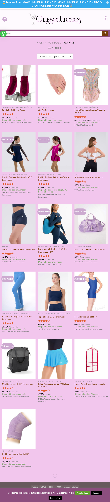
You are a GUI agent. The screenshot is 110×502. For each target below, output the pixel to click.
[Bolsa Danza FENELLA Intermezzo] (91, 224)
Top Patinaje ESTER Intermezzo (52, 316)
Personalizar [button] (55, 498)
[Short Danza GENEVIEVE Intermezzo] (19, 224)
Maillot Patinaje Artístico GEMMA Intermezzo (53, 178)
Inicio (40, 42)
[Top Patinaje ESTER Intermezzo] (55, 291)
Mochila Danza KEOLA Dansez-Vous (18, 384)
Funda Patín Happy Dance (13, 110)
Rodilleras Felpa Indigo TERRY (15, 454)
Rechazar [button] (96, 493)
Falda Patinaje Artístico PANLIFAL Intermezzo (53, 385)
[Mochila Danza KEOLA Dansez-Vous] (19, 359)
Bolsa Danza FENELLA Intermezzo (89, 249)
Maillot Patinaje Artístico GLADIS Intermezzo (17, 178)
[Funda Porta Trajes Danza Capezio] (91, 359)
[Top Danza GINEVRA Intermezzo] (91, 152)
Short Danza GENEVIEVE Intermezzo (18, 249)
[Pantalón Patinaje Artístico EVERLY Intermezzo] (19, 291)
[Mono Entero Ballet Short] (91, 291)
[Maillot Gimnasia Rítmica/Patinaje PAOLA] (91, 85)
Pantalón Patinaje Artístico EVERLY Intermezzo (18, 317)
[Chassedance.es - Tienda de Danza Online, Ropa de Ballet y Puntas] (55, 19)
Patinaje (53, 42)
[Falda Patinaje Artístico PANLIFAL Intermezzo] (55, 359)
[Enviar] (105, 33)
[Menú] (4, 19)
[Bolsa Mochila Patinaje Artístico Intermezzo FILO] (55, 224)
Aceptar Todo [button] (82, 493)
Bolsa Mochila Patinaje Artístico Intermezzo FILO (52, 250)
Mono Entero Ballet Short (85, 316)
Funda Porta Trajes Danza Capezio (89, 384)
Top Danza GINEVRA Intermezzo (88, 177)
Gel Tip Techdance (46, 110)
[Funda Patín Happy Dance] (19, 85)
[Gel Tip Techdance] (55, 85)
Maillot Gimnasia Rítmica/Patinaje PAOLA (89, 111)
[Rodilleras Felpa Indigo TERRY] (19, 428)
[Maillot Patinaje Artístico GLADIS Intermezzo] (19, 152)
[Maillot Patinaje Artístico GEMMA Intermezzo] (55, 152)
